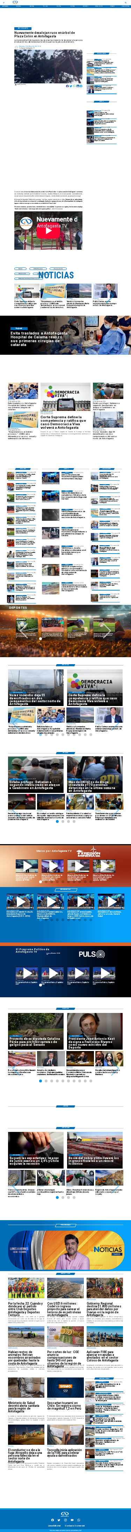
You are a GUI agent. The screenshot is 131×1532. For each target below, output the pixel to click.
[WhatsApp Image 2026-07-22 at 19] (11, 509)
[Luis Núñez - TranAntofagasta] (90, 114)
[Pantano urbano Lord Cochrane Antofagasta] (90, 1408)
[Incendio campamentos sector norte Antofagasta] (94, 475)
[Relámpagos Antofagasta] (90, 80)
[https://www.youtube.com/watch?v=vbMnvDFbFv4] (53, 973)
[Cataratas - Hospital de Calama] (94, 524)
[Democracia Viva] (90, 62)
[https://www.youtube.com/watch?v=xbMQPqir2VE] (20, 902)
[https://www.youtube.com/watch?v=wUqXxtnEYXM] (50, 902)
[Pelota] (11, 531)
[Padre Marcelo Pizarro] (90, 122)
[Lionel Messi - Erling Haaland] (11, 598)
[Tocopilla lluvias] (94, 597)
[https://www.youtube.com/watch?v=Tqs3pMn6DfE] (104, 866)
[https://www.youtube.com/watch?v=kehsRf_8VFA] (111, 902)
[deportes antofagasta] (11, 486)
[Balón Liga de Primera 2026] (11, 520)
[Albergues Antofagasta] (90, 1431)
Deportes (21, 619)
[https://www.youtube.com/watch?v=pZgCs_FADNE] (27, 973)
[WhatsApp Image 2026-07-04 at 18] (11, 565)
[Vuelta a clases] (94, 585)
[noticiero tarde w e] (66, 1269)
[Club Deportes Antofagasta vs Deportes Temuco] (11, 475)
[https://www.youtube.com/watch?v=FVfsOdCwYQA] (104, 973)
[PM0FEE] (11, 498)
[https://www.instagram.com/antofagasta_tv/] (65, 1521)
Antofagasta (46, 619)
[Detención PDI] (94, 549)
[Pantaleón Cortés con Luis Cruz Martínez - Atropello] (94, 573)
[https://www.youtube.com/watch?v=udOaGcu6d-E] (78, 866)
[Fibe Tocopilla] (90, 1386)
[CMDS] (90, 71)
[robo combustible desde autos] (90, 131)
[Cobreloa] (11, 543)
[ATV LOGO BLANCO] (64, 1517)
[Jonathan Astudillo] (11, 554)
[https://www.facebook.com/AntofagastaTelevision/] (52, 1521)
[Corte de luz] (90, 1453)
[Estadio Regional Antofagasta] (11, 576)
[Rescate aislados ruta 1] (90, 1420)
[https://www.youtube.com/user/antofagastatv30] (72, 1521)
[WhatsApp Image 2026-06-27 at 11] (11, 587)
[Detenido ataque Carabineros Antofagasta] (94, 487)
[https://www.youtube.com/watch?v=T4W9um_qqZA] (53, 866)
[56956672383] (78, 1521)
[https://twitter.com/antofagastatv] (58, 1521)
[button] (22, 296)
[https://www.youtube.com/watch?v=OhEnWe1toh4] (27, 866)
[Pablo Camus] (90, 89)
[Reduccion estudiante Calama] (90, 139)
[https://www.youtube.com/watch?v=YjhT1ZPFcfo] (78, 973)
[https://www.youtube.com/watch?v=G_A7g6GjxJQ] (80, 902)
